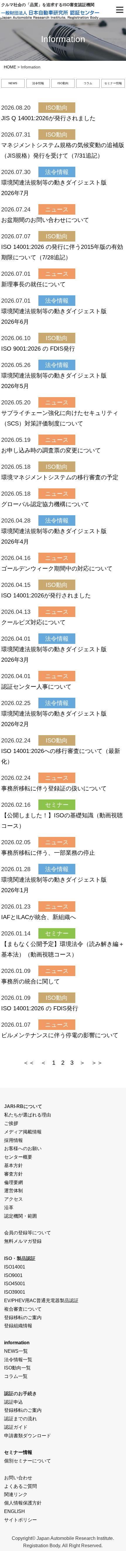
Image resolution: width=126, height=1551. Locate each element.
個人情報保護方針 (23, 1502)
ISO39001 (14, 1292)
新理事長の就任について (33, 284)
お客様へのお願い (23, 1148)
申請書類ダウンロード (27, 1435)
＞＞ (97, 1062)
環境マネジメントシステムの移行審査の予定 (59, 477)
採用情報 (13, 1140)
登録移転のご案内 (23, 1317)
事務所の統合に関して (30, 981)
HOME (10, 67)
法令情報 (38, 83)
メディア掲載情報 (23, 1131)
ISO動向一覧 (17, 1367)
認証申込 (13, 1402)
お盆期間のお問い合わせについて (45, 220)
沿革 (8, 1207)
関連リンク (16, 1494)
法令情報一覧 (18, 1359)
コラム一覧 (16, 1376)
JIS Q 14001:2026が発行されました (48, 118)
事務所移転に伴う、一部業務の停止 (48, 852)
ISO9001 (13, 1275)
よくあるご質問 (20, 1486)
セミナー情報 (113, 83)
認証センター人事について (36, 686)
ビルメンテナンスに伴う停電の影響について (59, 1035)
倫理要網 (13, 1182)
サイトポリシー (20, 1519)
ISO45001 (14, 1283)
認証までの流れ (20, 1418)
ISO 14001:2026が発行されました (46, 595)
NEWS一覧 (16, 1351)
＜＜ (29, 1062)
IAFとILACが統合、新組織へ (38, 917)
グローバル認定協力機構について (45, 504)
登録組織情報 (18, 1325)
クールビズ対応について (33, 622)
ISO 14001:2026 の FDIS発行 (39, 1008)
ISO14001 (14, 1266)
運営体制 (13, 1190)
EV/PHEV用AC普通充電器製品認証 (41, 1300)
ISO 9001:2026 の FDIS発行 (38, 348)
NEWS (12, 83)
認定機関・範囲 (20, 1216)
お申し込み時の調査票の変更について (51, 450)
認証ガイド (16, 1427)
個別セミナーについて (27, 1460)
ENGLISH (14, 1511)
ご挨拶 (11, 1123)
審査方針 (13, 1173)
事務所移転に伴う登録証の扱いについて (54, 788)
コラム (88, 83)
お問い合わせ (18, 1477)
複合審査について (23, 1309)
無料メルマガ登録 (23, 1241)
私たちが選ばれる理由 (27, 1114)
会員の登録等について (27, 1232)
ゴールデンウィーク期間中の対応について (57, 568)
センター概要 (18, 1156)
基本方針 (13, 1165)
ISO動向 (63, 83)
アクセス (13, 1199)
